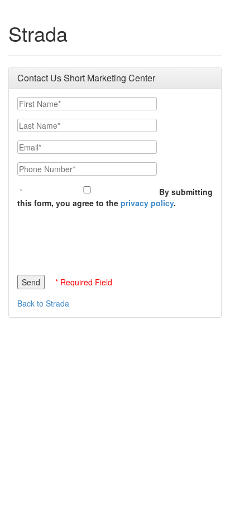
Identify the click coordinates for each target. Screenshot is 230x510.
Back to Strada (43, 303)
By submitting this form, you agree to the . (115, 197)
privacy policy (147, 202)
